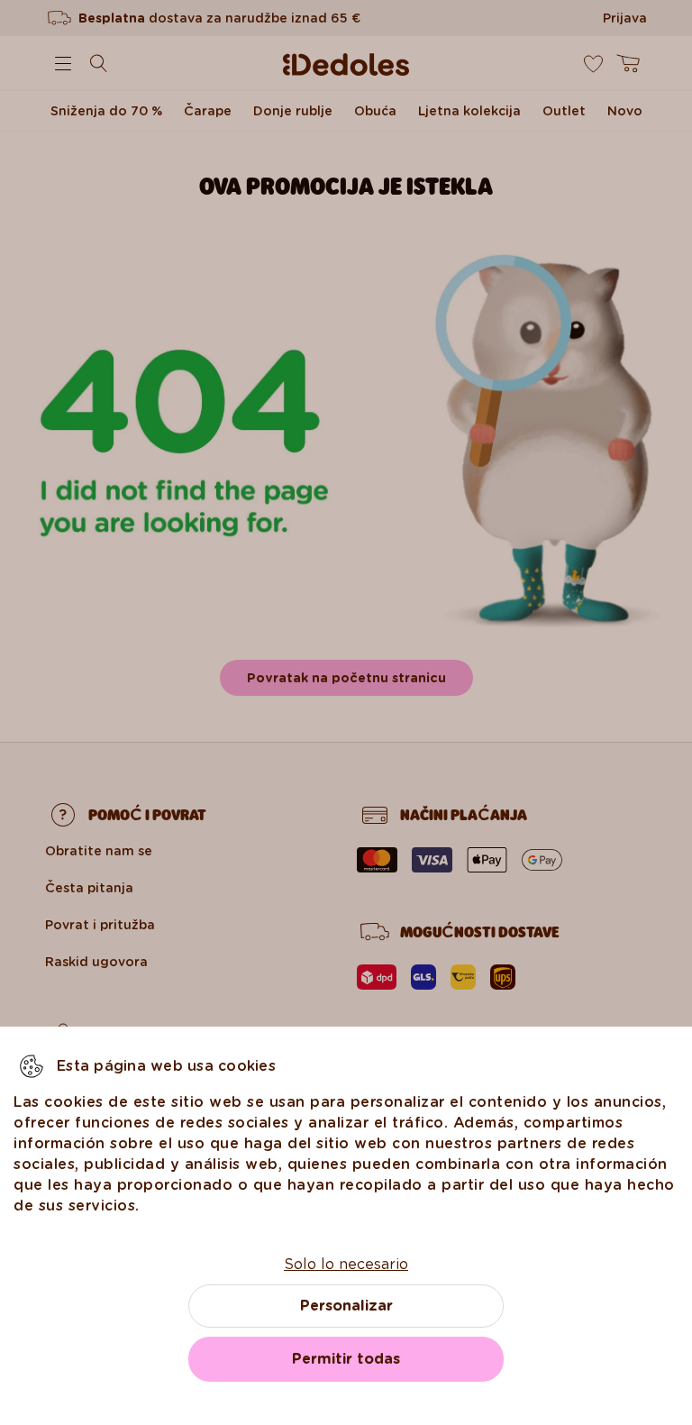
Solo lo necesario (346, 1264)
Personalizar (346, 1305)
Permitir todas (346, 1358)
